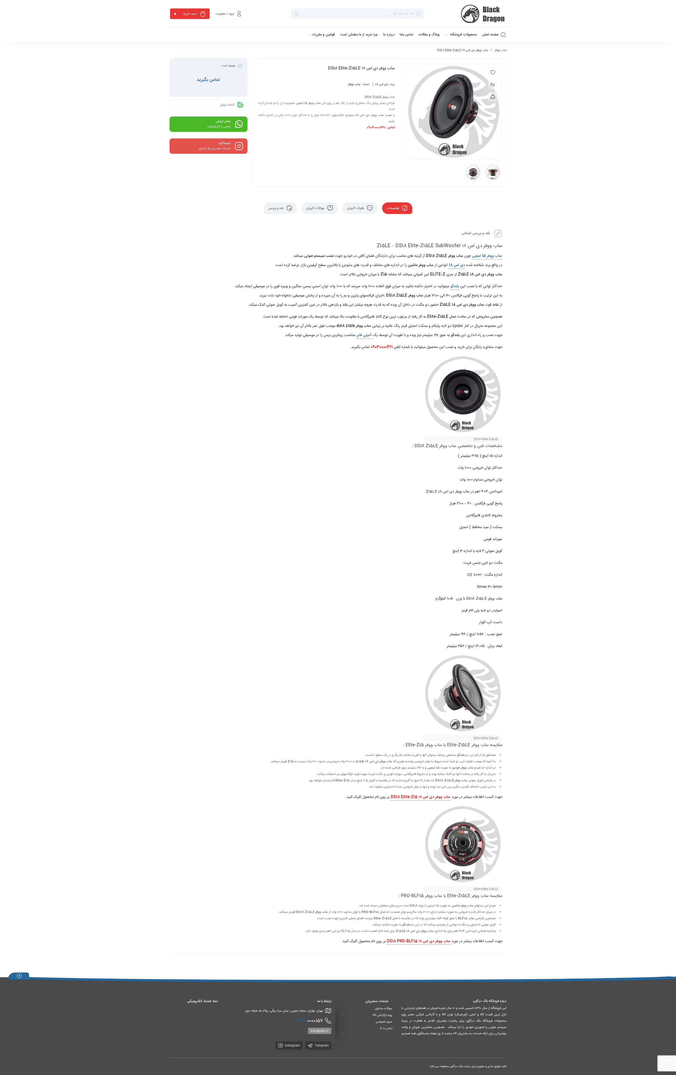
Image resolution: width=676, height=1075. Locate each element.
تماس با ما (386, 1028)
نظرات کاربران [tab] (356, 208)
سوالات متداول (383, 1008)
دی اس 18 (381, 84)
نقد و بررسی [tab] (276, 208)
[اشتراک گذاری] (492, 96)
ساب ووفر (501, 50)
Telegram (321, 1045)
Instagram (292, 1045)
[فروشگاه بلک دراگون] (483, 13)
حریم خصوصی (384, 1022)
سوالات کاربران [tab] (315, 208)
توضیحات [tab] (393, 208)
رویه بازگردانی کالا (382, 1015)
